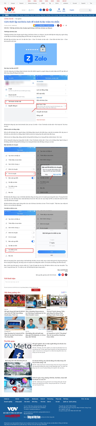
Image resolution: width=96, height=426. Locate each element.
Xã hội (17, 15)
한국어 (57, 3)
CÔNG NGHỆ (8, 19)
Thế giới (21, 15)
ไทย (91, 3)
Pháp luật (43, 15)
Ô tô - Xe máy (54, 15)
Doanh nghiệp (62, 15)
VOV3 (40, 1)
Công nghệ (69, 15)
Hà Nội (23, 10)
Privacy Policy (25, 287)
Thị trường (37, 15)
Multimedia (26, 15)
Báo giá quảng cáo (28, 413)
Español (83, 3)
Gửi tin (36, 289)
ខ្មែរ (50, 3)
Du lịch (58, 401)
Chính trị (12, 15)
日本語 (43, 3)
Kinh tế (32, 15)
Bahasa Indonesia (32, 3)
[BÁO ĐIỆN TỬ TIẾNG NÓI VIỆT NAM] (9, 10)
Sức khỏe (75, 15)
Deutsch (21, 3)
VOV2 (35, 1)
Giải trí (90, 15)
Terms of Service (33, 287)
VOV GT (64, 1)
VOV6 (58, 1)
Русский (75, 3)
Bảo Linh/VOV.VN (63, 270)
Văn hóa (86, 15)
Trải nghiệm (18, 18)
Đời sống (80, 15)
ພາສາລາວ (65, 3)
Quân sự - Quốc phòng (69, 401)
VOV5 (52, 1)
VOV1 (29, 1)
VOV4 (46, 1)
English (72, 10)
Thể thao (48, 15)
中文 (5, 3)
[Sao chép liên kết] (63, 25)
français (13, 3)
